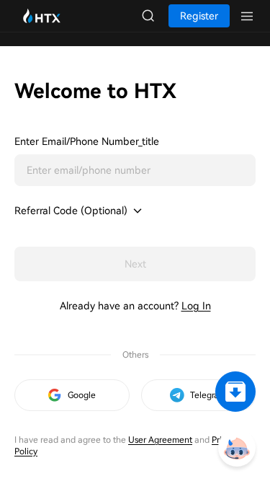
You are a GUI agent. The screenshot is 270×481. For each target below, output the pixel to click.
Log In (196, 306)
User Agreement (160, 440)
